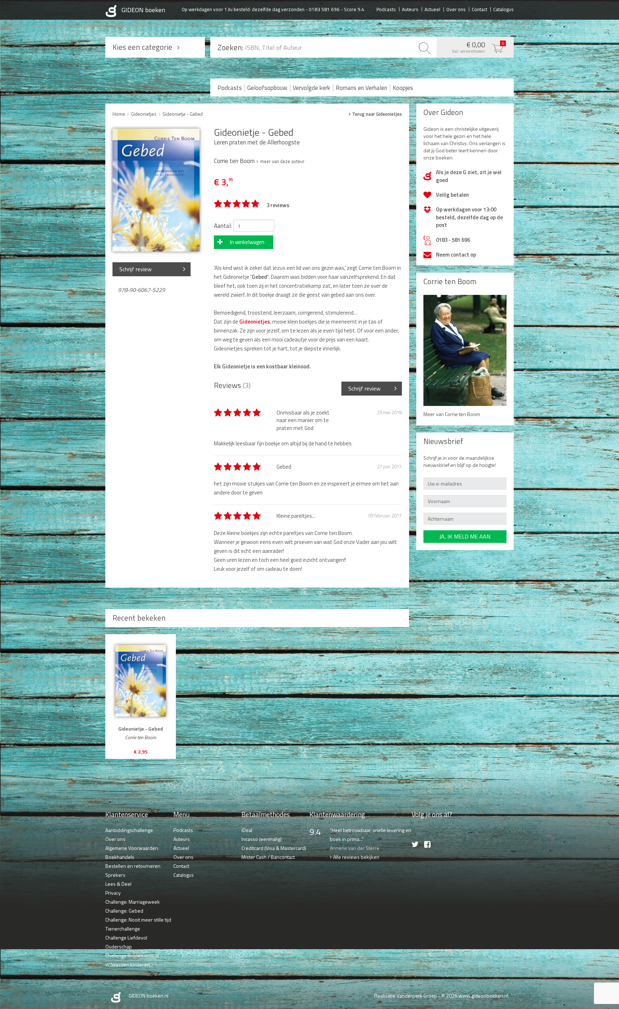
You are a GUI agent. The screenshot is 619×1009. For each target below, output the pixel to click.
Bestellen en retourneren (132, 866)
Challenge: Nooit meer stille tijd (138, 919)
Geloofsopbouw (267, 87)
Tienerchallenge (122, 928)
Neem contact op (456, 254)
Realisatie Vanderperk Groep (405, 995)
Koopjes (403, 87)
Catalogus (503, 9)
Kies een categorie (142, 47)
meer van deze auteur (282, 161)
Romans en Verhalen (361, 87)
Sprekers (115, 875)
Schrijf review (135, 269)
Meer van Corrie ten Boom (451, 414)
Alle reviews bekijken (356, 857)
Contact (479, 9)
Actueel (432, 9)
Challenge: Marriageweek (132, 901)
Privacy (113, 892)
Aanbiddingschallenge (129, 830)
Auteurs (410, 9)
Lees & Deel (118, 884)
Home (118, 114)
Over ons (456, 9)
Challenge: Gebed (124, 910)
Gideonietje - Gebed (183, 114)
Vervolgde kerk (311, 87)
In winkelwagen (247, 242)
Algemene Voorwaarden (131, 848)
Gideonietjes (144, 114)
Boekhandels (119, 857)
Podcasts (386, 9)
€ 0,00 (478, 46)
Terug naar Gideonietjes (377, 114)
